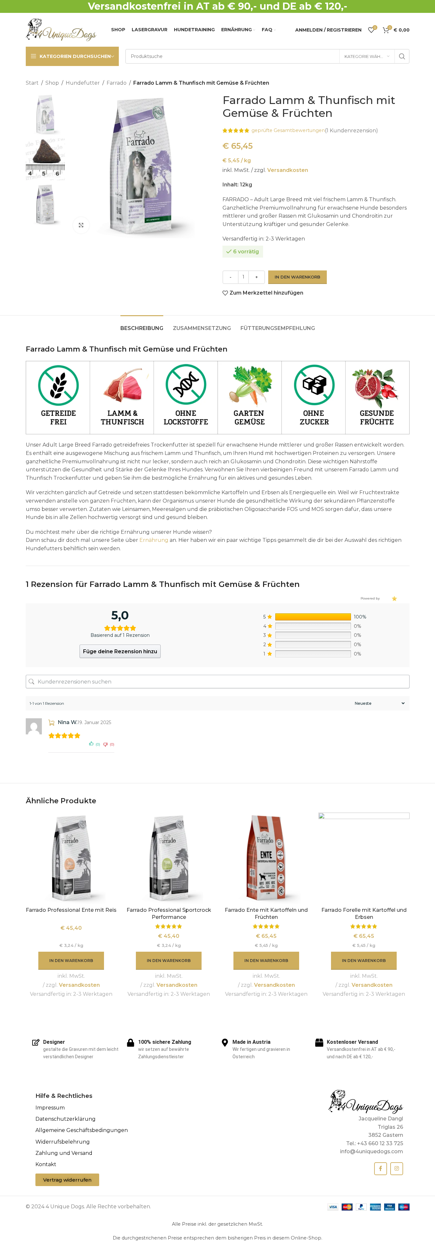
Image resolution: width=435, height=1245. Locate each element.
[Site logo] (61, 29)
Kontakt (45, 1164)
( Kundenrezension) (351, 130)
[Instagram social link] (396, 1168)
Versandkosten (287, 170)
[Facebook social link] (380, 1168)
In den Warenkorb (297, 276)
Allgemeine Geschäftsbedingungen (81, 1130)
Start (32, 83)
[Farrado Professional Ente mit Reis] (71, 858)
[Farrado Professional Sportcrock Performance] (168, 858)
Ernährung (153, 540)
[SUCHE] (402, 56)
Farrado (117, 83)
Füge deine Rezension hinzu (120, 651)
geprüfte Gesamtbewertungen (288, 130)
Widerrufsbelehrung (62, 1142)
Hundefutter (83, 83)
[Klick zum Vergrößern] (81, 225)
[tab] (141, 325)
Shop (52, 83)
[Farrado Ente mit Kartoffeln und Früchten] (266, 858)
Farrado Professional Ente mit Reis (71, 910)
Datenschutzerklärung (65, 1119)
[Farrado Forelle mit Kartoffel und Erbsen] (364, 858)
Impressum (50, 1108)
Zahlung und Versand (63, 1153)
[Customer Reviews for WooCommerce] (394, 598)
